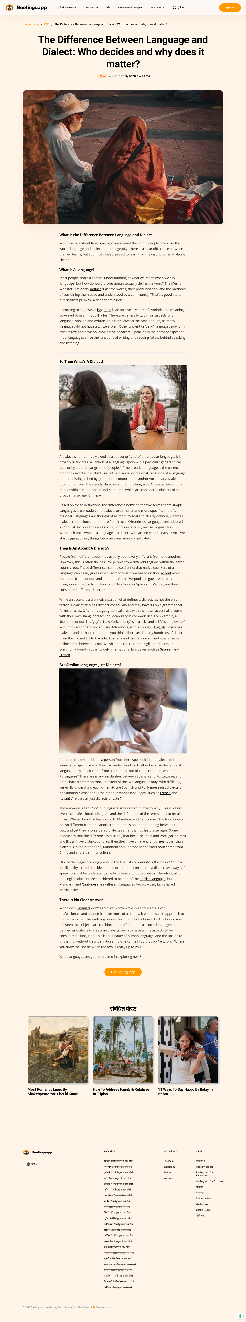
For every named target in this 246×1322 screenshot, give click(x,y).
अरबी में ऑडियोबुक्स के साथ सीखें (117, 1230)
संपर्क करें (200, 1215)
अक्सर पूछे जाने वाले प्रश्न (130, 7)
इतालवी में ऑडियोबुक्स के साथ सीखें (118, 1184)
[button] (91, 7)
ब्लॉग (108, 7)
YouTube (168, 1178)
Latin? (117, 798)
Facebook (169, 1161)
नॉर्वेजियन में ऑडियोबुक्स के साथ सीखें (119, 1253)
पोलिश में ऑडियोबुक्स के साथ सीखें (118, 1241)
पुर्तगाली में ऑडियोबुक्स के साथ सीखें (118, 1172)
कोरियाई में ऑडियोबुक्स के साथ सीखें (118, 1224)
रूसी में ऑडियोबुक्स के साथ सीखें (117, 1201)
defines (95, 289)
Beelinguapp (31, 24)
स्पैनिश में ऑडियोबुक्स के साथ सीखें (118, 1166)
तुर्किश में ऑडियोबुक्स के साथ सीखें (118, 1218)
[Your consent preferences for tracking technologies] (240, 1316)
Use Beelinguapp (123, 972)
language (104, 309)
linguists (83, 908)
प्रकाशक (200, 1192)
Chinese (94, 495)
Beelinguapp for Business (209, 1181)
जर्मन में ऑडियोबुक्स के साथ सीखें (117, 1189)
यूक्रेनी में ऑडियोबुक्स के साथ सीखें (118, 1270)
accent (166, 573)
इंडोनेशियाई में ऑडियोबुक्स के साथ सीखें (120, 1264)
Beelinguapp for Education (204, 1174)
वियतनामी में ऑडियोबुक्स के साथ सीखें (119, 1281)
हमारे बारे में (200, 1161)
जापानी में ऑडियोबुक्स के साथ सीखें (118, 1195)
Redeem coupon (205, 1166)
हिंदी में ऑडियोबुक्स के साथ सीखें (117, 1212)
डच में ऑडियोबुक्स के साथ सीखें (117, 1247)
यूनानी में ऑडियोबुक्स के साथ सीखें (118, 1258)
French (64, 655)
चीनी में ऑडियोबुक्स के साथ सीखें (117, 1207)
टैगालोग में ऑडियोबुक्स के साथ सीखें (118, 1275)
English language (153, 878)
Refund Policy (203, 1198)
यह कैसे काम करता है (67, 7)
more (97, 632)
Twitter (168, 1172)
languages (99, 243)
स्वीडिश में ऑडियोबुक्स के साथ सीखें (118, 1235)
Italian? (64, 798)
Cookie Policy (203, 1210)
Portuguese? (69, 776)
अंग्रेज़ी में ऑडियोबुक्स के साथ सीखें (118, 1161)
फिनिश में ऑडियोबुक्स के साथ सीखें (118, 1287)
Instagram (169, 1166)
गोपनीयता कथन (202, 1204)
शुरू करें (230, 7)
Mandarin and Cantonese (78, 884)
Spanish (166, 649)
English (159, 627)
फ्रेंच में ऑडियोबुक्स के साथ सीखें (117, 1178)
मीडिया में (199, 1187)
